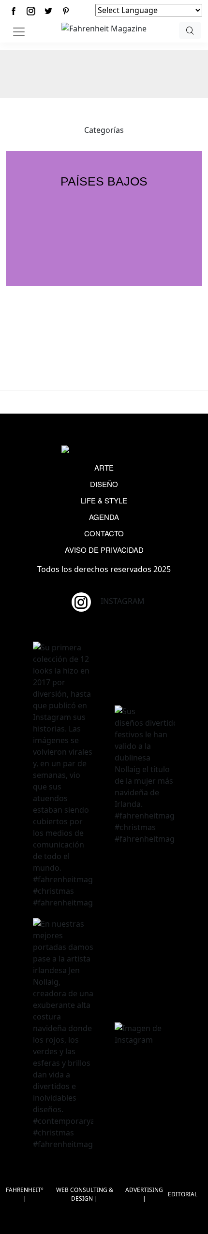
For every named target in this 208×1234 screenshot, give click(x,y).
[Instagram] (31, 10)
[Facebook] (13, 10)
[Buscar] (190, 30)
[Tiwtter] (48, 10)
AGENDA (104, 517)
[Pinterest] (65, 10)
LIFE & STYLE (104, 500)
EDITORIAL (182, 1194)
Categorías (104, 130)
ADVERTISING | (144, 1194)
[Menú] (19, 32)
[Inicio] (104, 27)
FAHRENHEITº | (25, 1194)
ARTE (104, 467)
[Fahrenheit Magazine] (104, 450)
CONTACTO (104, 533)
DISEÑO (104, 484)
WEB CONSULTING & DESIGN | (84, 1194)
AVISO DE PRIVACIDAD (104, 550)
